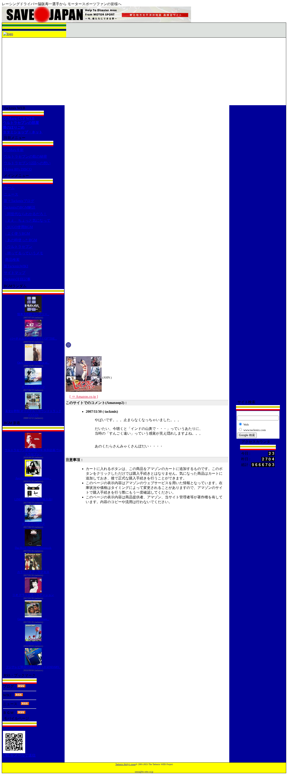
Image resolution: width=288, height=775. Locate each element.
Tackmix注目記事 (17, 279)
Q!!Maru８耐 (14, 150)
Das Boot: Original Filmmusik (33, 547)
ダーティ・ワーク (33, 386)
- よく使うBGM (17, 233)
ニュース (11, 194)
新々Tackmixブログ (19, 201)
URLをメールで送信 (19, 755)
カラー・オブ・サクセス (33, 572)
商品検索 (12, 260)
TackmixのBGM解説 (19, 207)
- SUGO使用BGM (19, 227)
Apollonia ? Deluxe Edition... (33, 478)
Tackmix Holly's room (125, 764)
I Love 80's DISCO (18, 169)
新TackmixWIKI (16, 266)
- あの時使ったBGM (21, 240)
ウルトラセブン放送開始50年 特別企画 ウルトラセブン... (33, 452)
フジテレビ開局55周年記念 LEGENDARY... (33, 667)
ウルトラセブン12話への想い (27, 163)
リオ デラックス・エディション (33, 595)
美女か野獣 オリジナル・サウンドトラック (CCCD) (33, 413)
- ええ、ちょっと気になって (27, 220)
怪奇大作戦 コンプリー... (33, 314)
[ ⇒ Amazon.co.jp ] (84, 397)
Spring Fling (33, 643)
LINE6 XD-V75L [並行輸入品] (33, 499)
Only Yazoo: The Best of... (33, 362)
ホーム (9, 188)
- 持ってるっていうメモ (24, 253)
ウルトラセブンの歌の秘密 (25, 156)
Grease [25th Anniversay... (33, 619)
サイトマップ (14, 273)
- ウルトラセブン (18, 246)
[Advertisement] (144, 71)
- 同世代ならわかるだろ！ (26, 214)
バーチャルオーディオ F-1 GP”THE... (33, 338)
